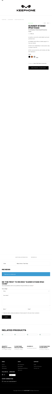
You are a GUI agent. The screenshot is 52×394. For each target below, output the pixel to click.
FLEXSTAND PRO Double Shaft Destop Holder (45, 347)
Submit (6, 316)
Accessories (10, 19)
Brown (21, 263)
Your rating (5, 288)
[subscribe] (16, 381)
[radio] (29, 57)
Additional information (21, 257)
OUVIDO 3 (30, 346)
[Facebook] (2, 374)
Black (18, 263)
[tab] (21, 257)
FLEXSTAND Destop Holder (18, 347)
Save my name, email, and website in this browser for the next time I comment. (21, 313)
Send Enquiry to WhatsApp (38, 67)
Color (30, 54)
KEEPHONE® (27, 390)
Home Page (4, 19)
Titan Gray (25, 263)
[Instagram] (4, 374)
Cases (34, 63)
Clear (37, 57)
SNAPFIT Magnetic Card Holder (6, 347)
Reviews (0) (34, 257)
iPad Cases (38, 63)
